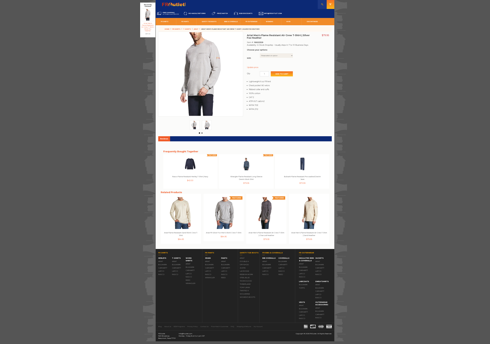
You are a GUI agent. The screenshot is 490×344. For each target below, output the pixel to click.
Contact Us (204, 326)
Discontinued (312, 21)
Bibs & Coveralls (231, 21)
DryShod (244, 265)
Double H (244, 261)
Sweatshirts (322, 281)
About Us (167, 326)
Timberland (245, 284)
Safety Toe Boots (209, 21)
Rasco (161, 274)
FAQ (232, 326)
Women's (269, 21)
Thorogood (246, 281)
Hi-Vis (288, 21)
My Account (258, 326)
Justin (243, 268)
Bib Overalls (269, 258)
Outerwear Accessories (321, 303)
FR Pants (185, 21)
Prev (193, 125)
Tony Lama (245, 287)
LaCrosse (244, 271)
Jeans (208, 258)
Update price (252, 67)
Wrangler (190, 283)
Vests (302, 302)
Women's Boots (247, 297)
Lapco (161, 271)
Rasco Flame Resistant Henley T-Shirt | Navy (190, 177)
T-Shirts (187, 29)
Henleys (162, 258)
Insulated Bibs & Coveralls (306, 259)
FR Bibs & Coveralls (272, 253)
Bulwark (162, 265)
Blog (160, 326)
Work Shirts (189, 259)
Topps (302, 288)
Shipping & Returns (244, 326)
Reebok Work (246, 274)
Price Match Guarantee (219, 326)
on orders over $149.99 (171, 13)
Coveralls (283, 258)
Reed (188, 280)
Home (167, 29)
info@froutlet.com (185, 334)
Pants (224, 258)
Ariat (196, 29)
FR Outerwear (251, 21)
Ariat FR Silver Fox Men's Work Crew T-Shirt (223, 233)
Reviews (164, 139)
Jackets (319, 258)
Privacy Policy (192, 326)
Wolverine (245, 294)
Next (208, 125)
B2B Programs (179, 326)
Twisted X (244, 291)
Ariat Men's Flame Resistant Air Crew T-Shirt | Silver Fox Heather (147, 27)
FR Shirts (164, 21)
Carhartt (162, 268)
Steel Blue (245, 278)
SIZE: (249, 58)
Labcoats (304, 281)
